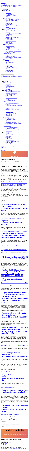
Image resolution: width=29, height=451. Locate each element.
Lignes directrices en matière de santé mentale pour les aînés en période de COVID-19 (14, 300)
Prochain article (4, 195)
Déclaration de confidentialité (14, 448)
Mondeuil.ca (5, 345)
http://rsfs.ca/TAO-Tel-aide (6, 371)
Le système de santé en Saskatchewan (14, 250)
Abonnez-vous (6, 434)
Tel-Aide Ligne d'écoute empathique (14, 356)
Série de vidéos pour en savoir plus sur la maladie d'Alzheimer (14, 332)
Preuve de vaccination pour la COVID (14, 283)
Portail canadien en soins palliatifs (13, 392)
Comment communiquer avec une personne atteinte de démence (13, 236)
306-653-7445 (4, 443)
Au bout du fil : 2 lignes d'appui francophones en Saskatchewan (12, 275)
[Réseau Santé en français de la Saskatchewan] (11, 5)
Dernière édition (13, 434)
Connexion (3, 3)
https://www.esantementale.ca (7, 387)
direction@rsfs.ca (5, 444)
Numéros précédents (21, 434)
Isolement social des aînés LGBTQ (13, 259)
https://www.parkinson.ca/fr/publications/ (10, 414)
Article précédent (4, 192)
